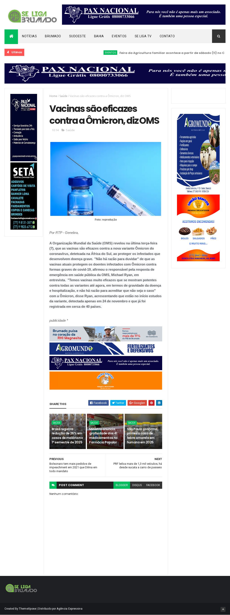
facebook (153, 485)
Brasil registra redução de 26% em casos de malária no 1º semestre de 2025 (67, 436)
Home (53, 96)
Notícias (29, 36)
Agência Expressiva (69, 608)
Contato (167, 36)
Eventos (119, 36)
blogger (122, 485)
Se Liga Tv (143, 36)
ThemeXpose (27, 608)
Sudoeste (77, 36)
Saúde (63, 96)
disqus (137, 485)
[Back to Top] (223, 609)
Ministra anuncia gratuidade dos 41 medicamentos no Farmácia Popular (103, 436)
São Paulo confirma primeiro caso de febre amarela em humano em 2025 (142, 436)
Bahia (99, 36)
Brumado (53, 36)
